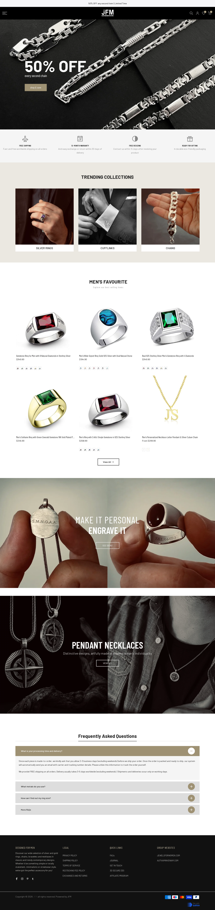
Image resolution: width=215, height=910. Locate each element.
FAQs (112, 855)
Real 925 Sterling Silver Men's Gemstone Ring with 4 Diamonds (168, 355)
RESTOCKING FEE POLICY (74, 870)
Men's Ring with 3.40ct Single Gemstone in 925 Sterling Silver (104, 437)
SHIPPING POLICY (70, 860)
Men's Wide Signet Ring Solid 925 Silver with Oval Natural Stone (105, 355)
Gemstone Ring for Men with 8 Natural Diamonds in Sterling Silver (43, 355)
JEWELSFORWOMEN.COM (168, 855)
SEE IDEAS (107, 545)
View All (107, 462)
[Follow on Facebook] (16, 879)
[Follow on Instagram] (22, 879)
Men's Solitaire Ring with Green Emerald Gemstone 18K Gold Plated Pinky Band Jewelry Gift (53, 437)
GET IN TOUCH (116, 865)
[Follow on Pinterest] (27, 879)
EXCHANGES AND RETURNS (75, 875)
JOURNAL (114, 860)
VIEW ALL (107, 663)
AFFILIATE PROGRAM (119, 875)
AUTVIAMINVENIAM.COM (167, 860)
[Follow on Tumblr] (33, 879)
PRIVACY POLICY (70, 855)
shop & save (35, 87)
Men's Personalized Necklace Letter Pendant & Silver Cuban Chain (170, 437)
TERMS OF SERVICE (71, 865)
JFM (69, 896)
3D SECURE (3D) (117, 870)
